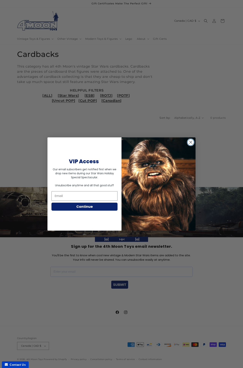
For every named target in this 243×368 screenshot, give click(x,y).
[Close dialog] (190, 142)
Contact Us (17, 364)
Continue (84, 206)
